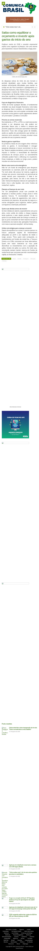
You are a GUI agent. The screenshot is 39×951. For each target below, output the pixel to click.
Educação (33, 258)
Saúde (29, 929)
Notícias (4, 261)
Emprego (25, 944)
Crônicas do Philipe (26, 933)
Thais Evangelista (18, 935)
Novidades (14, 942)
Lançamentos (29, 940)
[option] (20, 27)
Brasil (14, 258)
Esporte (22, 929)
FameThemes (19, 948)
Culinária (24, 936)
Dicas (18, 944)
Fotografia (7, 938)
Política (22, 942)
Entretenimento (6, 936)
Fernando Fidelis (16, 931)
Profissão (30, 942)
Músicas (15, 938)
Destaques (25, 258)
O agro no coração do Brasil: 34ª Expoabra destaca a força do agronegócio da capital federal (22, 899)
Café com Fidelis (29, 931)
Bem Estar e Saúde (11, 929)
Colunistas (6, 931)
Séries (22, 938)
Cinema (16, 936)
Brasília (19, 258)
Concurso (11, 944)
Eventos (32, 936)
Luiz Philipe (15, 933)
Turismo (29, 938)
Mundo (6, 942)
